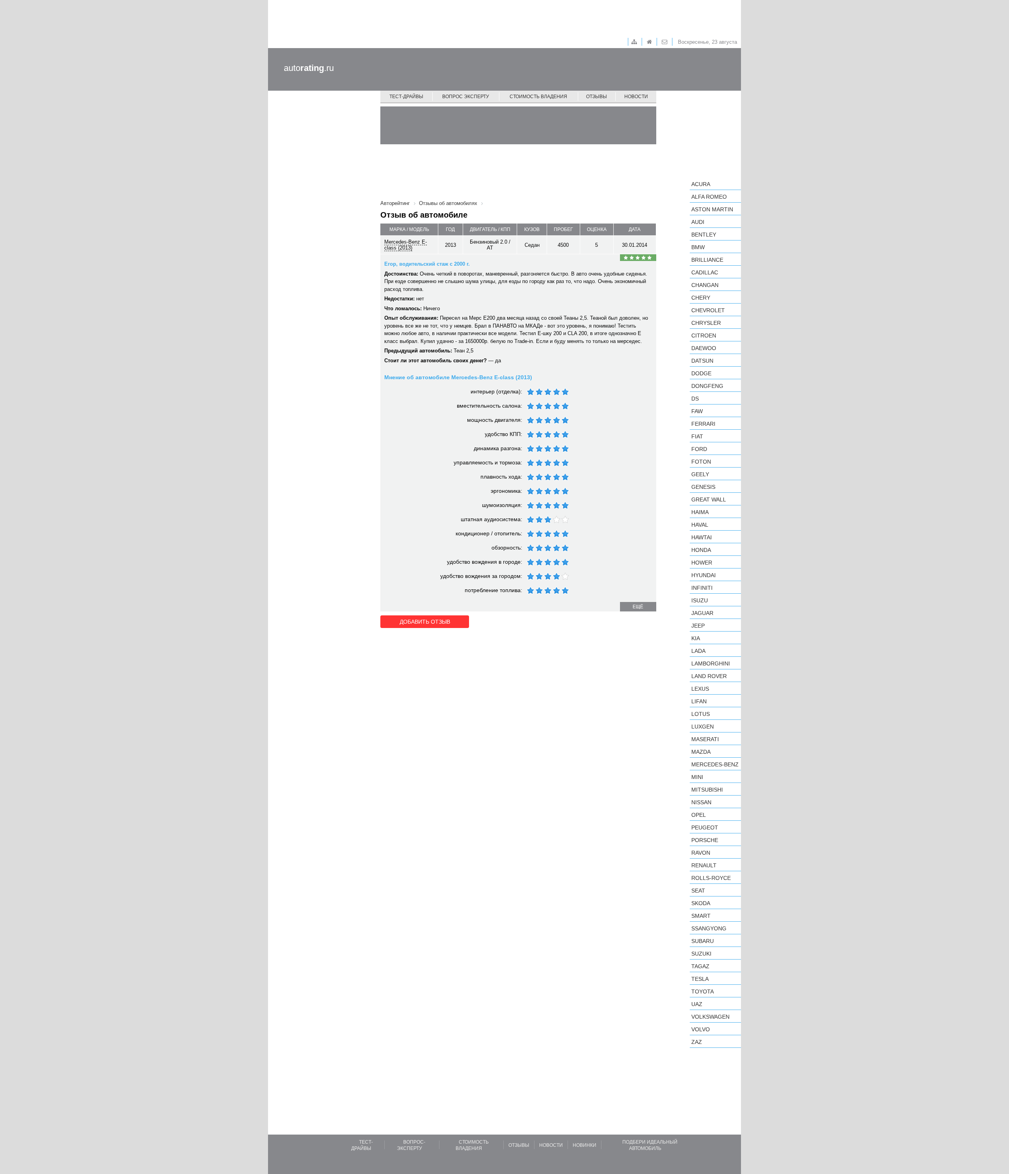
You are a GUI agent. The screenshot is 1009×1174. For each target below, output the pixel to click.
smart (701, 916)
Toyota (702, 991)
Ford (699, 449)
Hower (701, 562)
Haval (699, 525)
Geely (700, 474)
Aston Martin (712, 209)
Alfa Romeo (709, 197)
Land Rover (709, 676)
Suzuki (701, 953)
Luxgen (702, 726)
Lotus (700, 714)
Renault (704, 865)
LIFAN (699, 701)
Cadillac (704, 272)
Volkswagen (710, 1017)
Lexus (700, 689)
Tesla (700, 979)
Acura (700, 184)
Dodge (701, 373)
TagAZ (700, 966)
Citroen (703, 335)
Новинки (584, 1145)
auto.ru (309, 68)
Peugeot (704, 827)
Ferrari (703, 424)
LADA (698, 651)
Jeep (698, 625)
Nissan (701, 802)
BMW (698, 247)
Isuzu (699, 600)
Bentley (703, 234)
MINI (697, 777)
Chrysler (706, 323)
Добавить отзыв (425, 622)
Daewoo (703, 348)
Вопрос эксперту (465, 96)
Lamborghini (710, 663)
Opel (698, 815)
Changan (705, 285)
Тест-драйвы (406, 96)
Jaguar (702, 613)
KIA (695, 638)
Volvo (700, 1029)
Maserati (705, 739)
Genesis (703, 487)
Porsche (704, 840)
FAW (697, 411)
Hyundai (703, 575)
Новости (636, 96)
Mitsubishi (707, 789)
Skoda (700, 903)
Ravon (700, 853)
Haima (700, 512)
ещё (638, 606)
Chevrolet (708, 310)
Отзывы (596, 96)
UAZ (696, 1004)
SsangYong (708, 928)
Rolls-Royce (711, 878)
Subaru (702, 941)
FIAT (697, 436)
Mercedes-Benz (715, 764)
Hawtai (701, 537)
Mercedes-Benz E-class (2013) (405, 245)
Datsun (702, 361)
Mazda (701, 752)
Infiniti (702, 588)
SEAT (698, 890)
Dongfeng (707, 386)
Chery (700, 297)
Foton (701, 461)
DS (695, 398)
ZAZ (696, 1042)
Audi (697, 222)
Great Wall (708, 499)
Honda (701, 550)
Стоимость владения (538, 96)
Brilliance (707, 260)
